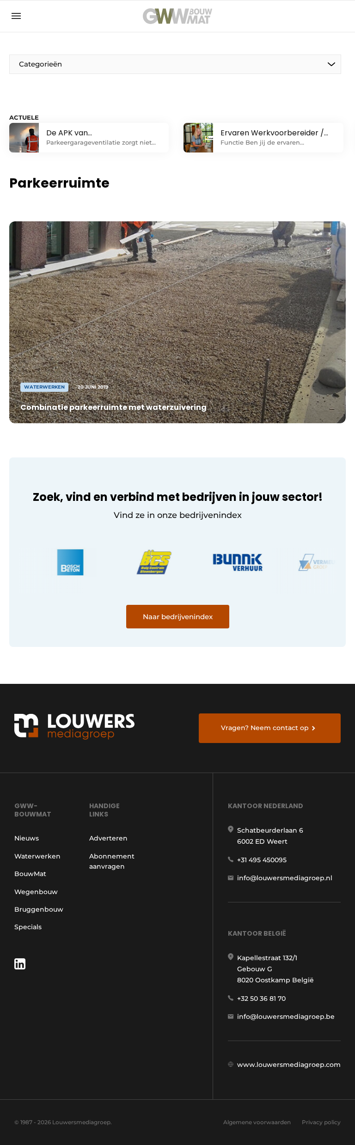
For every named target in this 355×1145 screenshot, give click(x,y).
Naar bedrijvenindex (178, 616)
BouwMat (30, 874)
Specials (28, 927)
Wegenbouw (36, 892)
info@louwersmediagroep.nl (284, 878)
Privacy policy (321, 1122)
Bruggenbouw (38, 909)
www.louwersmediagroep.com (289, 1064)
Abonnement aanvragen (112, 861)
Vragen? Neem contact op (265, 728)
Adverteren (108, 838)
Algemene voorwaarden (257, 1122)
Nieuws (26, 838)
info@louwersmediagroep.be (286, 1016)
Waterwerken (37, 856)
